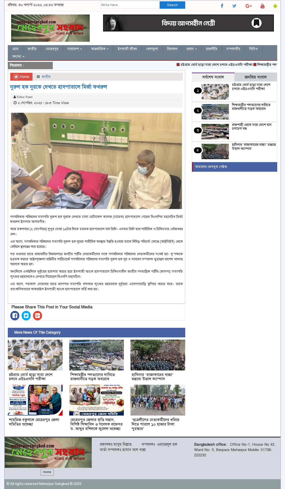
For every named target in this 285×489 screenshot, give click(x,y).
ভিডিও (253, 49)
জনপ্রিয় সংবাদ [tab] (256, 77)
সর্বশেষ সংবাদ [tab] (213, 77)
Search (172, 5)
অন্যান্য (17, 56)
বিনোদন (172, 49)
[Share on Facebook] (14, 315)
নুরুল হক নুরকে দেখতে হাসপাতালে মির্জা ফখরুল (58, 87)
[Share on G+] (37, 315)
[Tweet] (26, 315)
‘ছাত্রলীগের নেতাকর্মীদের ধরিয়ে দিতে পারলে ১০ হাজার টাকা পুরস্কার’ (155, 424)
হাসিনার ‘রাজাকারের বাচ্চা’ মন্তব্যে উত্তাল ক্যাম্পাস (152, 377)
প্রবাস (191, 49)
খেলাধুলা (152, 49)
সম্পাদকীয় (233, 49)
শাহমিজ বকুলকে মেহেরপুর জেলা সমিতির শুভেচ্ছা (34, 422)
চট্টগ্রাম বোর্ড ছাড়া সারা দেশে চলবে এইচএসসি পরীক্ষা (208, 65)
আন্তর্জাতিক (98, 49)
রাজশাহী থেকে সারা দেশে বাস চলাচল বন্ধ (252, 127)
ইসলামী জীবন (127, 49)
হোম (15, 49)
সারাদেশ (73, 49)
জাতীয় (32, 49)
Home (24, 77)
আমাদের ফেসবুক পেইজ (211, 167)
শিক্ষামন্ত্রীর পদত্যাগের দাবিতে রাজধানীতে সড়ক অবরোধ (92, 377)
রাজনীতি (211, 49)
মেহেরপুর (52, 49)
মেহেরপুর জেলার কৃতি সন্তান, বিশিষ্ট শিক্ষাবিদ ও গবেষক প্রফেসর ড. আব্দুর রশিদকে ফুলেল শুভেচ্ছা (96, 424)
